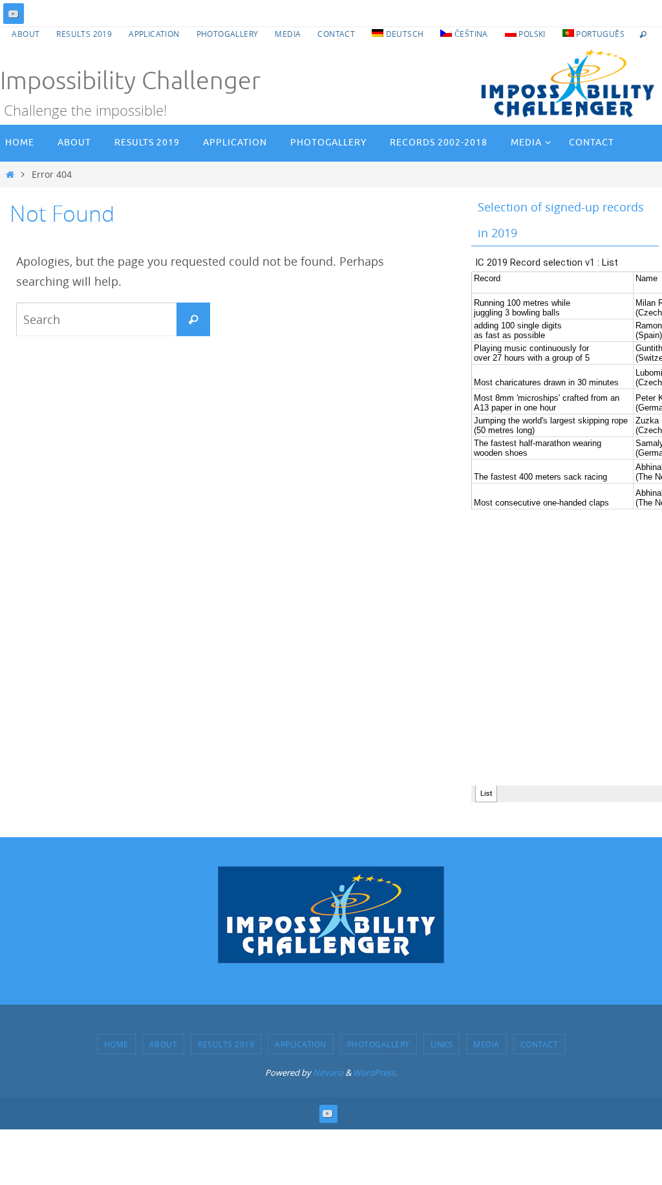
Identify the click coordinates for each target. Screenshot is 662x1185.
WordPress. (375, 1072)
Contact (336, 33)
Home (116, 1044)
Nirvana (328, 1072)
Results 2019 (84, 33)
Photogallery (228, 33)
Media (288, 33)
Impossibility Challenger (130, 81)
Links (442, 1044)
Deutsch (403, 33)
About (25, 33)
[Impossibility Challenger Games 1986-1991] (13, 13)
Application (154, 33)
